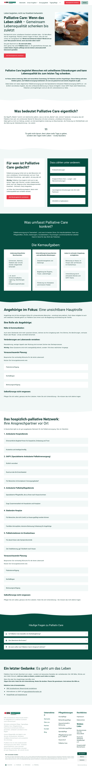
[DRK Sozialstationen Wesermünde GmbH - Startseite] (10, 2)
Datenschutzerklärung (82, 765)
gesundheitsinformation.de (32, 691)
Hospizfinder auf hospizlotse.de (17, 694)
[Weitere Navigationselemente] (60, 3)
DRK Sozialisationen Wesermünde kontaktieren (22, 688)
